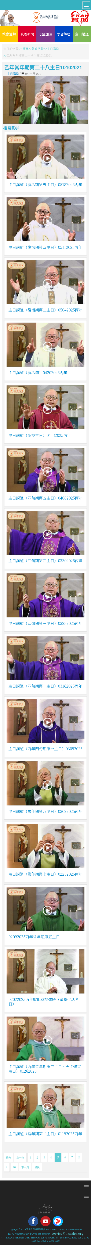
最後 (37, 1167)
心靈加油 (45, 33)
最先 (8, 1157)
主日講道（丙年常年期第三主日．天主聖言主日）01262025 (44, 1069)
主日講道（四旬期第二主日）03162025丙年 (45, 686)
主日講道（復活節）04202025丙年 (37, 372)
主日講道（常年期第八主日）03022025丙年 (45, 811)
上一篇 (20, 1157)
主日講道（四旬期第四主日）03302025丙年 (45, 560)
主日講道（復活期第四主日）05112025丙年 (45, 247)
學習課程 (63, 33)
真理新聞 (27, 33)
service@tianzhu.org (67, 1233)
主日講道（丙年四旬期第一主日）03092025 (45, 748)
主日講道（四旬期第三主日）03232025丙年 (45, 623)
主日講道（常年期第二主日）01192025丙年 (45, 1133)
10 (14, 1167)
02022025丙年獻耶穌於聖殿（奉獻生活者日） (43, 1001)
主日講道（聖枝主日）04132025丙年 (39, 435)
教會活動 (9, 33)
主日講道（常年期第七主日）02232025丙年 (45, 874)
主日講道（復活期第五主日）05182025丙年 (45, 184)
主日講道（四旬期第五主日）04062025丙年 (45, 498)
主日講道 (82, 33)
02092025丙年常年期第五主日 (34, 936)
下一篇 (25, 1167)
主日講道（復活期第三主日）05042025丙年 (45, 310)
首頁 (25, 48)
